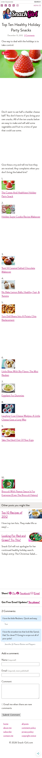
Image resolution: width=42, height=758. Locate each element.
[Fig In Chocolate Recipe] (21, 261)
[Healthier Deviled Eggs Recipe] (21, 433)
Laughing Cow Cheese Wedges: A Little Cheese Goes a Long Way (21, 417)
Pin (14, 593)
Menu (36, 5)
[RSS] (14, 5)
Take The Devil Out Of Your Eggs (18, 440)
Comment (7, 681)
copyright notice (29, 735)
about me (7, 727)
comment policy (29, 727)
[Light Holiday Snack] (21, 186)
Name (5, 660)
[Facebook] (6, 5)
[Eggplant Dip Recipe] (21, 389)
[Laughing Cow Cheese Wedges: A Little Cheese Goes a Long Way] (21, 409)
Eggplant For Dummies (13, 395)
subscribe (7, 731)
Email (37, 593)
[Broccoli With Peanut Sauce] (21, 484)
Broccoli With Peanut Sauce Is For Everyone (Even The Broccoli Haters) (20, 493)
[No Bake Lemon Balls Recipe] (21, 285)
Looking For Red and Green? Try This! (14, 538)
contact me (8, 735)
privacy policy (27, 731)
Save (7, 53)
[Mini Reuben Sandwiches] (21, 364)
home (5, 723)
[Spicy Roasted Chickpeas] (21, 309)
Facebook (25, 593)
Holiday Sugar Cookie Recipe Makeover (21, 216)
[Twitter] (10, 5)
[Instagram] (17, 5)
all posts (25, 723)
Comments (29, 35)
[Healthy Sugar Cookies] (21, 210)
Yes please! (34, 602)
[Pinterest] (2, 5)
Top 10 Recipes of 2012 (12, 514)
